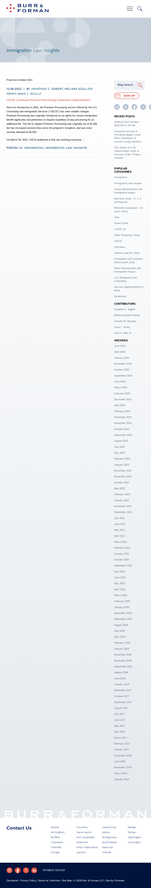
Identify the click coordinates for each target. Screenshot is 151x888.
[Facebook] (18, 870)
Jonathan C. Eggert (47, 88)
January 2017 (121, 749)
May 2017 (119, 725)
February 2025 (122, 393)
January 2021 (121, 553)
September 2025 (123, 375)
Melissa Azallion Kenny (127, 315)
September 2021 (123, 512)
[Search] (139, 8)
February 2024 (122, 411)
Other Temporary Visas (127, 235)
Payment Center (54, 870)
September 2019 (123, 619)
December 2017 (123, 690)
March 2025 (120, 387)
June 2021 (119, 524)
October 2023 (121, 429)
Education (119, 247)
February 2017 (122, 743)
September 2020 (123, 565)
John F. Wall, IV (122, 333)
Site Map (67, 880)
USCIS (118, 241)
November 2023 (123, 423)
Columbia (81, 827)
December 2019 (123, 613)
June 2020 (119, 577)
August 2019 (121, 625)
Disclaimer (12, 880)
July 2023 (119, 447)
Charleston (57, 842)
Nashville (107, 847)
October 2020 (121, 559)
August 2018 (121, 672)
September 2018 (123, 666)
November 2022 (123, 476)
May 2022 (119, 488)
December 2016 (123, 755)
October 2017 (121, 696)
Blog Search (125, 84)
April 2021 (119, 536)
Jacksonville (109, 827)
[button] (117, 109)
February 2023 (122, 458)
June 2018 (119, 678)
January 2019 (121, 648)
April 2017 (119, 731)
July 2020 (119, 571)
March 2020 (120, 595)
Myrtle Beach (109, 842)
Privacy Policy (28, 880)
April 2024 (119, 405)
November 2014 (123, 767)
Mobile (106, 832)
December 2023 (123, 417)
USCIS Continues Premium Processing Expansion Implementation (48, 100)
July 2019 (119, 631)
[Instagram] (9, 870)
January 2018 (121, 684)
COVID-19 (119, 229)
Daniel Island (83, 832)
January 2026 (121, 357)
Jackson (81, 852)
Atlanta (55, 827)
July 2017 (119, 714)
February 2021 (122, 547)
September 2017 (123, 702)
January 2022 (121, 500)
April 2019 (119, 636)
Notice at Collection (49, 880)
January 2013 (121, 779)
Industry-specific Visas (126, 253)
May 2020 (119, 583)
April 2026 (119, 351)
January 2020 (121, 607)
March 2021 (120, 541)
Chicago (55, 852)
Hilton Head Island (87, 847)
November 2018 (123, 660)
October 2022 (121, 482)
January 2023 (121, 464)
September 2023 (123, 435)
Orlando (106, 852)
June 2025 (119, 381)
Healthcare (120, 296)
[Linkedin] (34, 870)
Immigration (34, 147)
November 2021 (123, 506)
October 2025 (121, 369)
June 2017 (119, 720)
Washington (134, 837)
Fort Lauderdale (85, 837)
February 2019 (122, 642)
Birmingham (58, 832)
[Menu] (129, 9)
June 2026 (119, 346)
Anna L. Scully (29, 93)
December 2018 (123, 654)
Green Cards (121, 223)
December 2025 (123, 363)
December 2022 (123, 470)
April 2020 (119, 589)
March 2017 (120, 737)
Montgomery (109, 837)
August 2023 (121, 441)
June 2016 (119, 761)
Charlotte (56, 847)
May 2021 (119, 530)
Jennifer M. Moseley (125, 321)
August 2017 (121, 708)
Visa (116, 217)
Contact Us (19, 828)
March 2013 (120, 773)
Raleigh (132, 827)
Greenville (82, 842)
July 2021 (119, 518)
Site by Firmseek (115, 880)
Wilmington (134, 842)
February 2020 (122, 601)
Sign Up (129, 95)
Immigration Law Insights (66, 147)
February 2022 (122, 494)
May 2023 (119, 452)
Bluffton (55, 837)
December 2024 (123, 399)
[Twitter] (26, 870)
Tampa (131, 832)
